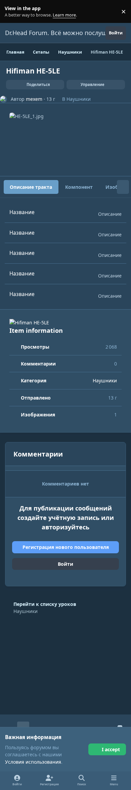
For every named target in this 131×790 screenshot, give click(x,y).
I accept (111, 749)
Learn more (13, 11)
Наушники (79, 99)
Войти (65, 564)
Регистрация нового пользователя (66, 547)
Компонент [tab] (79, 187)
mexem (34, 99)
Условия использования (33, 762)
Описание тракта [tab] (31, 187)
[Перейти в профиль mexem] (3, 99)
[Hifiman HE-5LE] (65, 322)
